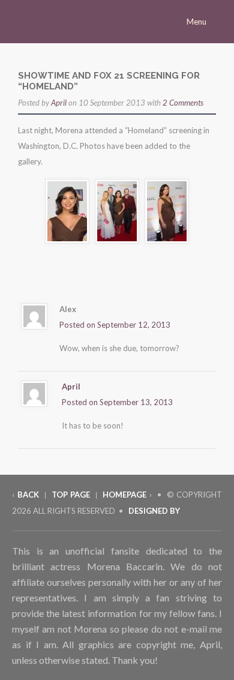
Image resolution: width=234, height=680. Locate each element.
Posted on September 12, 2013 (114, 324)
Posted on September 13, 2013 (117, 402)
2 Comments (183, 102)
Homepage (124, 494)
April (59, 102)
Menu (197, 21)
